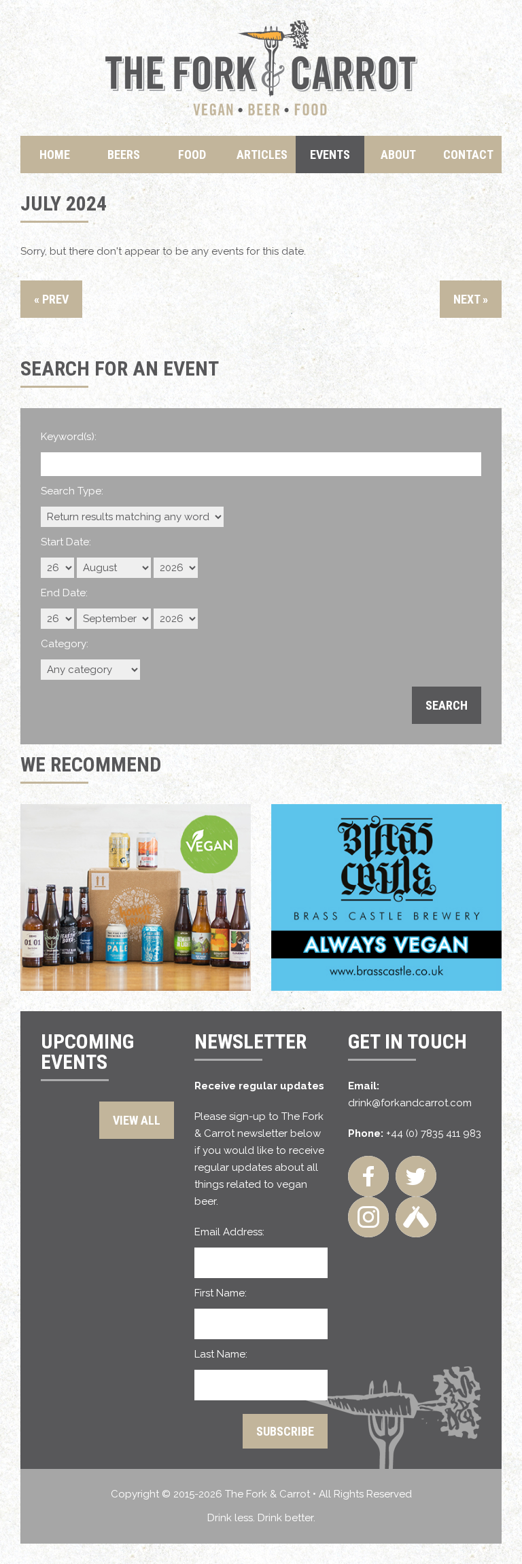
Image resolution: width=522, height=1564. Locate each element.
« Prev (51, 299)
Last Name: (220, 1354)
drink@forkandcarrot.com (410, 1103)
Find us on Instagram (368, 1217)
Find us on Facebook (368, 1176)
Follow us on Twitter (416, 1176)
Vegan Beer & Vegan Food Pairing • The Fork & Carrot (261, 67)
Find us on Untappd (416, 1217)
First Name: (220, 1293)
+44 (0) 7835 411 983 (433, 1133)
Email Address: (229, 1232)
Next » (470, 299)
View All (136, 1120)
